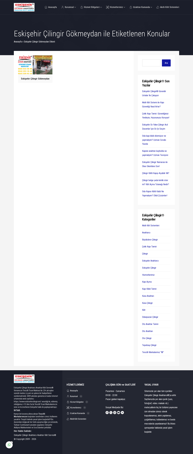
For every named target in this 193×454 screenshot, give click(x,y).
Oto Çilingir (147, 338)
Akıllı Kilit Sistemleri (150, 225)
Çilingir (145, 253)
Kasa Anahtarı (148, 296)
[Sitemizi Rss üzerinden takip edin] (122, 412)
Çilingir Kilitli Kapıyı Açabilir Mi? (155, 173)
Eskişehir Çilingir (149, 267)
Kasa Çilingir (147, 303)
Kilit (143, 310)
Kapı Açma (147, 281)
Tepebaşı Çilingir (149, 345)
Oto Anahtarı (147, 331)
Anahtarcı (146, 232)
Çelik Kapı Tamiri (149, 246)
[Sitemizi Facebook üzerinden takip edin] (107, 412)
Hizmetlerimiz (148, 275)
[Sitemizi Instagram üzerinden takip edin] (114, 412)
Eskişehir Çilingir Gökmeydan (35, 78)
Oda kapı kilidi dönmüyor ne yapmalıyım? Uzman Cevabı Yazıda (154, 140)
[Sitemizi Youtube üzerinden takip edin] (118, 412)
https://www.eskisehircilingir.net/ (27, 401)
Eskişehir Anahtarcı (150, 260)
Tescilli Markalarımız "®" (153, 352)
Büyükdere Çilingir (150, 239)
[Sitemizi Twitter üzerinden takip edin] (110, 412)
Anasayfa (18, 41)
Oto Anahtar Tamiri (150, 324)
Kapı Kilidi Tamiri (149, 289)
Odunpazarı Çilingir (150, 317)
